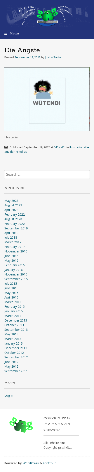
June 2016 (11, 256)
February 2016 (14, 265)
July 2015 (10, 283)
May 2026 (11, 200)
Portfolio (49, 463)
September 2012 (16, 357)
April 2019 (11, 233)
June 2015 (11, 288)
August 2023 (13, 205)
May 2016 (11, 260)
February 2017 (14, 247)
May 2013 (11, 334)
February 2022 (14, 214)
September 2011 (16, 371)
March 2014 (12, 316)
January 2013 (13, 343)
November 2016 (15, 251)
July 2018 (10, 237)
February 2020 (14, 224)
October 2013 (14, 325)
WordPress (31, 463)
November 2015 (15, 274)
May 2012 (11, 366)
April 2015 (11, 297)
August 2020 (13, 219)
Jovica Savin (53, 57)
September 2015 (16, 279)
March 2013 (12, 339)
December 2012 (15, 348)
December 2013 (15, 320)
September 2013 (16, 329)
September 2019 (16, 228)
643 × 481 (60, 147)
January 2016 (13, 270)
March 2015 (12, 302)
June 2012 (11, 362)
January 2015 (13, 311)
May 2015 (11, 293)
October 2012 (14, 352)
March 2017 (12, 242)
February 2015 (14, 306)
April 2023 (11, 210)
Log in (8, 395)
